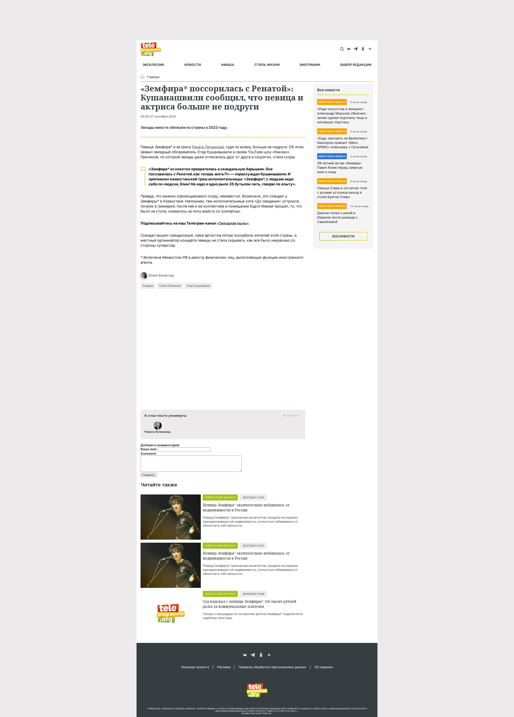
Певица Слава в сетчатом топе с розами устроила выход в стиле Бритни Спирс (342, 192)
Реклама (223, 667)
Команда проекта (195, 667)
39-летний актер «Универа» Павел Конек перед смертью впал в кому (340, 167)
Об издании (323, 667)
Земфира (148, 285)
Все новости (343, 236)
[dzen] (369, 49)
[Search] (341, 49)
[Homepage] (153, 49)
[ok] (362, 49)
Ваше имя (148, 449)
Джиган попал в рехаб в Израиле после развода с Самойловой (337, 217)
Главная (153, 77)
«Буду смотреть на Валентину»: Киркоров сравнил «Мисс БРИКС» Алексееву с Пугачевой (342, 142)
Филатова (166, 275)
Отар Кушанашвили (198, 285)
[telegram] (355, 49)
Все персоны (291, 415)
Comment (148, 453)
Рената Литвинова (208, 147)
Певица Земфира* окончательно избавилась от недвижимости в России (246, 507)
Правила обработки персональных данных (272, 667)
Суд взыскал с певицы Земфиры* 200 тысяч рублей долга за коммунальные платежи (249, 604)
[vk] (348, 49)
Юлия (153, 275)
